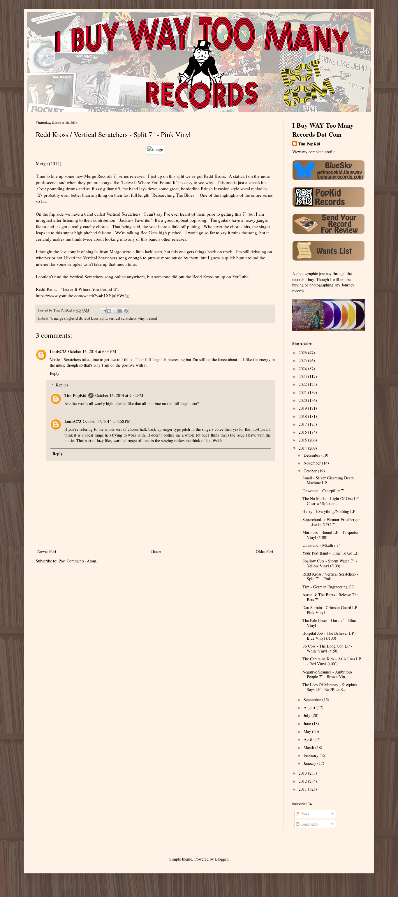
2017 (303, 424)
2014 (303, 448)
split (103, 318)
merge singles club (68, 318)
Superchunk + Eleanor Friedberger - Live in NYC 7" (331, 522)
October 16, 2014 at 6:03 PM (92, 351)
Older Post (264, 551)
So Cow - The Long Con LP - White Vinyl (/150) (327, 648)
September (313, 699)
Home (156, 551)
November (313, 463)
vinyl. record (147, 318)
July (307, 715)
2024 (303, 368)
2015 (303, 440)
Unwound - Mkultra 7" (321, 545)
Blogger (221, 859)
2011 (303, 789)
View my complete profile (313, 151)
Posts (304, 814)
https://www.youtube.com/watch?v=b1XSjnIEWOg (82, 295)
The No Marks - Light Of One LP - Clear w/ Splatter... (331, 501)
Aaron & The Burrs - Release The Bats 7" (330, 597)
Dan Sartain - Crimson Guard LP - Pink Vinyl (331, 610)
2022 (303, 384)
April (309, 739)
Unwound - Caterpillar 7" (323, 490)
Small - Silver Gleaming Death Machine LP (328, 480)
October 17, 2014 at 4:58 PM (107, 421)
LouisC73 (58, 351)
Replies (62, 385)
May (308, 731)
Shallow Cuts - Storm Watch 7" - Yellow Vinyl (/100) (329, 563)
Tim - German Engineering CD (328, 587)
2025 (303, 360)
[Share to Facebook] (120, 311)
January (310, 763)
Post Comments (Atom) (78, 561)
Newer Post (46, 551)
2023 (303, 376)
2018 (303, 416)
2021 (303, 392)
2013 (303, 773)
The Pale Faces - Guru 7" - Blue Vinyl (329, 623)
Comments (308, 824)
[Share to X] (115, 311)
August (310, 707)
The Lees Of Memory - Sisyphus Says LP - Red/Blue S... (329, 687)
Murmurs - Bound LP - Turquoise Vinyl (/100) (330, 535)
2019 (303, 408)
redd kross (91, 318)
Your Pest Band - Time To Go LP (330, 553)
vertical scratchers (122, 318)
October (311, 471)
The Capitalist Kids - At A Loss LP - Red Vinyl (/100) (331, 661)
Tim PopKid (75, 395)
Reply (54, 373)
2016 (303, 432)
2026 (303, 352)
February (312, 755)
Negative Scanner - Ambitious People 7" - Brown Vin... (327, 674)
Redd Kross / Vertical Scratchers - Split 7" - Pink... (330, 576)
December (312, 455)
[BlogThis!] (109, 311)
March (309, 747)
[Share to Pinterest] (126, 311)
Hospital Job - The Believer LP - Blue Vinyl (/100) (329, 635)
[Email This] (104, 311)
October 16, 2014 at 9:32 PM (119, 395)
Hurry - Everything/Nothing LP (328, 511)
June (308, 723)
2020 (303, 400)
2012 (303, 781)
